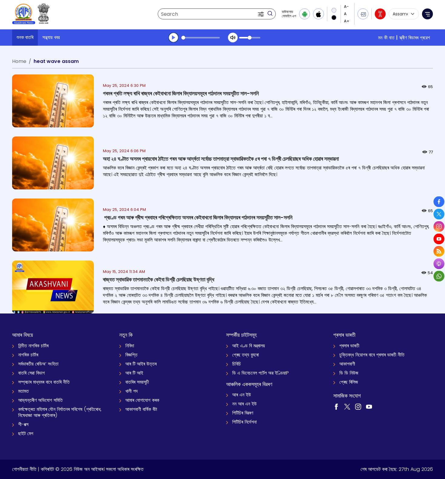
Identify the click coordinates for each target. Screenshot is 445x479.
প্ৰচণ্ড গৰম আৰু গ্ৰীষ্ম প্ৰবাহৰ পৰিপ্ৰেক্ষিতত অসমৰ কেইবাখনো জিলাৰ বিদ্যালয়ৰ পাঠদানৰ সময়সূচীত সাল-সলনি (197, 217)
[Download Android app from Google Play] (304, 13)
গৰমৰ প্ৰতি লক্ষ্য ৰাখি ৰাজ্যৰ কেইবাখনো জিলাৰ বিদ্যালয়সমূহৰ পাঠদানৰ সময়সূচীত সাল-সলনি (181, 93)
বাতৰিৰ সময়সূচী (137, 382)
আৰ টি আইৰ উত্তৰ (141, 363)
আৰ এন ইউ (241, 394)
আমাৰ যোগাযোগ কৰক (142, 400)
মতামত (23, 391)
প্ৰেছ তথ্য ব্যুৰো (245, 354)
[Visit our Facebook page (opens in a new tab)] (336, 406)
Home (19, 61)
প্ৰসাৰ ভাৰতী (349, 345)
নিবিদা (129, 345)
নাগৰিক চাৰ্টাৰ (28, 354)
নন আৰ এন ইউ (244, 403)
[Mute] (233, 37)
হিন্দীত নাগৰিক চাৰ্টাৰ (33, 345)
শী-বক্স (23, 424)
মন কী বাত (386, 37)
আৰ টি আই (134, 372)
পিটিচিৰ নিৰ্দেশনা (244, 421)
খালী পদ (131, 391)
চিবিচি (236, 363)
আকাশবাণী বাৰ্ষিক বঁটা (141, 409)
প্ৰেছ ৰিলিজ (348, 382)
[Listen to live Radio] (380, 13)
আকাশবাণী (347, 363)
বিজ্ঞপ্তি (131, 354)
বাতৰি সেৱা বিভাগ (31, 372)
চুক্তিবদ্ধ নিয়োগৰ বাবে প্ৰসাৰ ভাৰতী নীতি (371, 354)
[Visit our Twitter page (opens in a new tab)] (347, 406)
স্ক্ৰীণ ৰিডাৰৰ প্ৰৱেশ (414, 37)
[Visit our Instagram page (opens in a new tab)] (358, 406)
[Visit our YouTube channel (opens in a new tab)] (369, 406)
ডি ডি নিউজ (348, 372)
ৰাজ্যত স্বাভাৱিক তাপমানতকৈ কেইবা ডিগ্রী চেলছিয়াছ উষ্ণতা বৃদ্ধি (158, 279)
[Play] (173, 37)
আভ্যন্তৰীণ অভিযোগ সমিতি (40, 400)
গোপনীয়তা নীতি (24, 469)
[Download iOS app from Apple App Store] (318, 13)
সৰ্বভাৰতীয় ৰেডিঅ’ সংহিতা (38, 363)
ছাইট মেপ (25, 433)
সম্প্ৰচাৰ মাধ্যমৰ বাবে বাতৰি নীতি (44, 382)
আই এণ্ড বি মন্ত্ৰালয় (248, 345)
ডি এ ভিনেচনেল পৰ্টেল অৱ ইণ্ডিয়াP (260, 372)
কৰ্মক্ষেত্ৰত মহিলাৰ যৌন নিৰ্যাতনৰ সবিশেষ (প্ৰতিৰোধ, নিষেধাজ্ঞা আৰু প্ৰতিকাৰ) (59, 412)
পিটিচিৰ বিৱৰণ (242, 412)
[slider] (200, 38)
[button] (261, 14)
